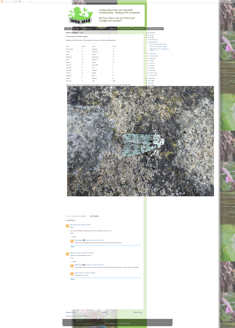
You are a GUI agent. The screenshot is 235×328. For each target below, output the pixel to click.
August (151, 58)
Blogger (128, 323)
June (151, 63)
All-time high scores (139, 28)
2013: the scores (125, 28)
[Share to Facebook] (96, 216)
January (151, 75)
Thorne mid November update (158, 44)
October (151, 53)
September (152, 56)
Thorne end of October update (158, 46)
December (152, 39)
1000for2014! (113, 28)
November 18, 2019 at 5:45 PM (94, 265)
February (152, 73)
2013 (149, 85)
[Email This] (91, 216)
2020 (149, 35)
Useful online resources (155, 28)
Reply (71, 233)
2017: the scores (101, 28)
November (152, 42)
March (151, 70)
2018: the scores (88, 28)
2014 (149, 83)
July (150, 60)
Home (68, 28)
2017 (149, 80)
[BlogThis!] (92, 216)
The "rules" (76, 28)
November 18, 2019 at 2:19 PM (81, 224)
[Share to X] (94, 216)
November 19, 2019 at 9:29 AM (86, 273)
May (150, 65)
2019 (149, 37)
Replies (74, 237)
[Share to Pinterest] (98, 216)
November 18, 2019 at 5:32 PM (84, 253)
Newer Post (70, 312)
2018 (149, 78)
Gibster (72, 253)
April (150, 68)
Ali (71, 224)
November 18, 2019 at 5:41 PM (94, 240)
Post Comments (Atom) (80, 316)
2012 (149, 88)
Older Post (137, 312)
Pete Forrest (78, 240)
